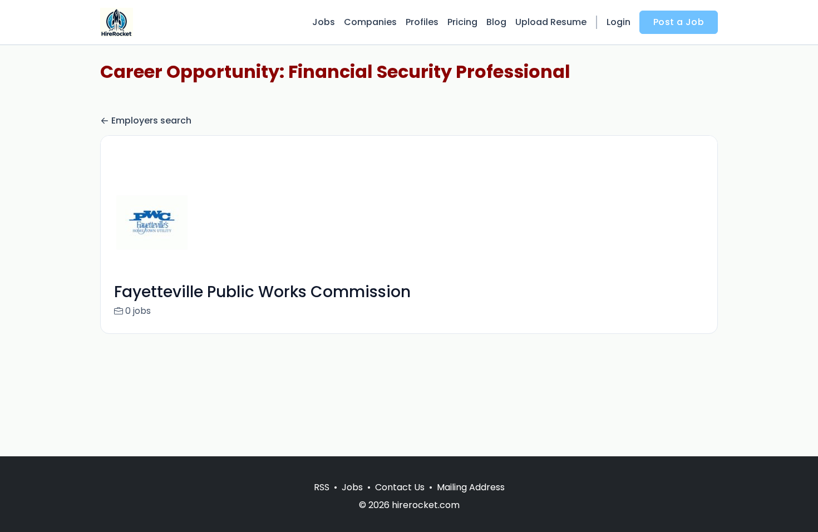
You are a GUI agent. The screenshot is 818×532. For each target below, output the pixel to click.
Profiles (422, 22)
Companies (370, 22)
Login (618, 22)
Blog (496, 22)
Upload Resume (551, 22)
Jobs (323, 22)
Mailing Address (471, 487)
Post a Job (678, 22)
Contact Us (400, 487)
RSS (321, 487)
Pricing (462, 22)
